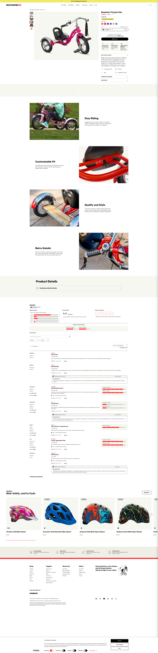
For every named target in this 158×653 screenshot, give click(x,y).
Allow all (119, 640)
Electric (91, 5)
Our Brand (81, 568)
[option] (31, 13)
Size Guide (65, 568)
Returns (48, 570)
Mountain (32, 574)
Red (108, 24)
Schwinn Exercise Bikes (51, 581)
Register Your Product (51, 572)
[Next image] (96, 36)
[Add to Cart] (114, 39)
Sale (96, 5)
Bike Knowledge (66, 570)
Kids (31, 579)
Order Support (49, 577)
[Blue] (9, 528)
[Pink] (8, 528)
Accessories (84, 5)
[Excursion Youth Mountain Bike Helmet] (60, 513)
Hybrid (31, 572)
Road (31, 575)
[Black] (118, 528)
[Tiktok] (108, 599)
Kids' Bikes (63, 5)
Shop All (146, 492)
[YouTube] (104, 599)
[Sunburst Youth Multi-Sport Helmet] (134, 513)
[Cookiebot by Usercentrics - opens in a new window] (36, 651)
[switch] (63, 651)
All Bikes (31, 568)
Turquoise (116, 24)
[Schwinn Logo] (13, 5)
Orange (102, 24)
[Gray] (154, 528)
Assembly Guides (66, 574)
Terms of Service (45, 598)
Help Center (49, 568)
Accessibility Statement (53, 598)
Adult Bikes (71, 5)
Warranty (48, 579)
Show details (92, 650)
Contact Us (48, 575)
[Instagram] (96, 599)
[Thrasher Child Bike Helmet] (24, 513)
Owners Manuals (66, 572)
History (80, 574)
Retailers (64, 575)
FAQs (47, 574)
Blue (111, 24)
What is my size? (124, 26)
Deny (119, 648)
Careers (80, 575)
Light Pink (114, 24)
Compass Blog (82, 572)
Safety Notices (49, 582)
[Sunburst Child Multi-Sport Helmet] (97, 513)
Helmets (78, 5)
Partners (81, 570)
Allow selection (119, 644)
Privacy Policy (32, 598)
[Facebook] (100, 599)
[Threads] (112, 599)
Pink (105, 24)
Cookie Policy (38, 598)
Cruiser (31, 570)
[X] (116, 599)
